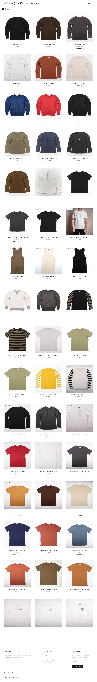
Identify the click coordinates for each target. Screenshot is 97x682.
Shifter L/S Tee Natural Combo (79, 394)
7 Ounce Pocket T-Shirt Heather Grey (48, 355)
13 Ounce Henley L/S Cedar (17, 198)
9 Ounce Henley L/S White (79, 434)
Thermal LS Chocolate (48, 44)
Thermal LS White (17, 83)
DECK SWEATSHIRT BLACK (79, 121)
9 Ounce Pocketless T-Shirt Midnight (17, 237)
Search (46, 655)
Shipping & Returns (51, 665)
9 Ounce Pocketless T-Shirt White (79, 237)
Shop (27, 3)
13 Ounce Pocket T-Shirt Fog (17, 394)
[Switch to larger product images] (3, 9)
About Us (47, 658)
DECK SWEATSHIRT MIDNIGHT (48, 316)
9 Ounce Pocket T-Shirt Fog (79, 355)
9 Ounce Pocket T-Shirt (79, 198)
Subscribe (77, 666)
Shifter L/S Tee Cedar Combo (79, 316)
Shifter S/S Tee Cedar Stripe (17, 355)
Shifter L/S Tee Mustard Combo (48, 394)
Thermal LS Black (17, 44)
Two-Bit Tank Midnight (79, 276)
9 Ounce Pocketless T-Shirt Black (48, 237)
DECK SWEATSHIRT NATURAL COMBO (17, 316)
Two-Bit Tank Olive (17, 276)
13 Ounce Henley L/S (48, 158)
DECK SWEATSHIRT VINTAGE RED (48, 121)
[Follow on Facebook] (4, 672)
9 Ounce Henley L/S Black (17, 434)
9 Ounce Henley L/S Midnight (48, 434)
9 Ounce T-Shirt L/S (17, 629)
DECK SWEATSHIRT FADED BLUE (17, 121)
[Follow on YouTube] (12, 672)
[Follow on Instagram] (8, 672)
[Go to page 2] (53, 639)
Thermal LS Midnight (79, 44)
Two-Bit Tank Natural (49, 276)
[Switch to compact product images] (8, 9)
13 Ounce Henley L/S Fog (17, 158)
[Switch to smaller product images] (5, 9)
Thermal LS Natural (79, 83)
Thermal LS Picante (48, 83)
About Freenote (35, 3)
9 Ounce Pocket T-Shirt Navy (17, 550)
